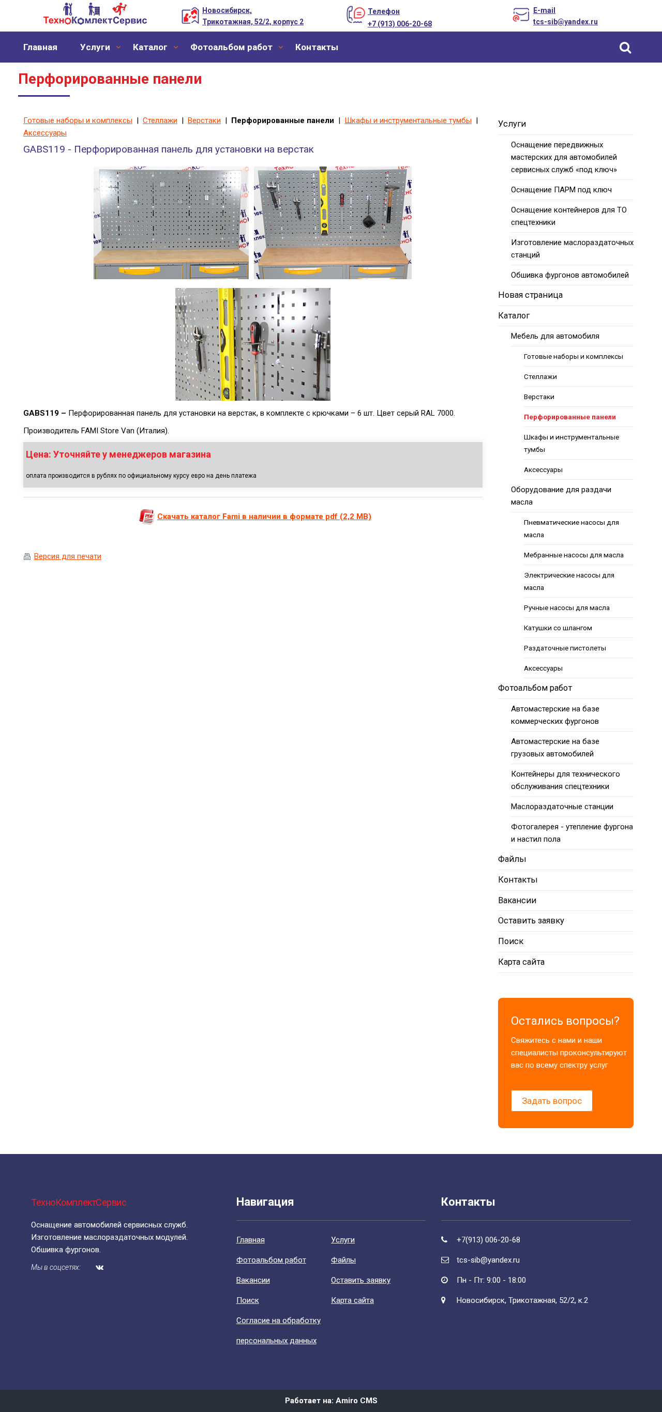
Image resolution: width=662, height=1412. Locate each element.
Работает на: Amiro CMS (331, 1400)
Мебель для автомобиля (555, 336)
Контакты (316, 47)
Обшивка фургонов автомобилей (570, 275)
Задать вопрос (552, 1101)
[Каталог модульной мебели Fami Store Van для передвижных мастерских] (147, 516)
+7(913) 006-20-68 (488, 1239)
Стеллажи (160, 120)
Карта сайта (521, 962)
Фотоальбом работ (231, 47)
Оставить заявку (531, 920)
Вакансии (517, 900)
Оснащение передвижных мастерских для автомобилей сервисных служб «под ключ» (564, 157)
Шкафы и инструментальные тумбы (408, 120)
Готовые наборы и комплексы (77, 120)
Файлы (512, 859)
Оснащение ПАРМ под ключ (561, 189)
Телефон (384, 11)
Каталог (150, 47)
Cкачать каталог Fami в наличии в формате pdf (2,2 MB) (264, 516)
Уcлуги (95, 47)
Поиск (510, 941)
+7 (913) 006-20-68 (400, 24)
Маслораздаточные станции (562, 806)
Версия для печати (67, 556)
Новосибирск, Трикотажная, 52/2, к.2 (522, 1300)
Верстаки (204, 120)
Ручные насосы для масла (567, 607)
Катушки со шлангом (558, 628)
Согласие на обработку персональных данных (278, 1330)
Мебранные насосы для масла (574, 555)
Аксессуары (45, 133)
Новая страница (530, 295)
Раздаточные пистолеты (565, 648)
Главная (40, 47)
